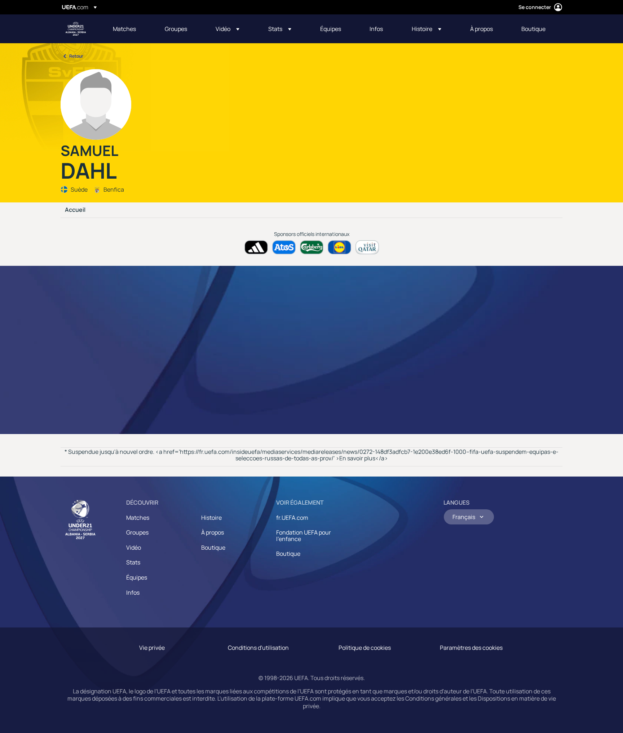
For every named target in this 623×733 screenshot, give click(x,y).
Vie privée (152, 648)
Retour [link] (76, 56)
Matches (137, 518)
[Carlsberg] (311, 247)
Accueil (75, 210)
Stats (133, 562)
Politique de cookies (365, 648)
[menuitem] (129, 29)
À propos (212, 532)
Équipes (136, 577)
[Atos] (284, 247)
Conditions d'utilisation (258, 648)
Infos (133, 592)
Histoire (211, 518)
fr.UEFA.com (292, 518)
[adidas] (256, 247)
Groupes (137, 532)
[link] (124, 29)
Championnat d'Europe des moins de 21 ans (76, 29)
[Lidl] (339, 247)
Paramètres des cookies (471, 648)
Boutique (213, 547)
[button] (227, 29)
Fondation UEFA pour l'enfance (303, 535)
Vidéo (133, 547)
